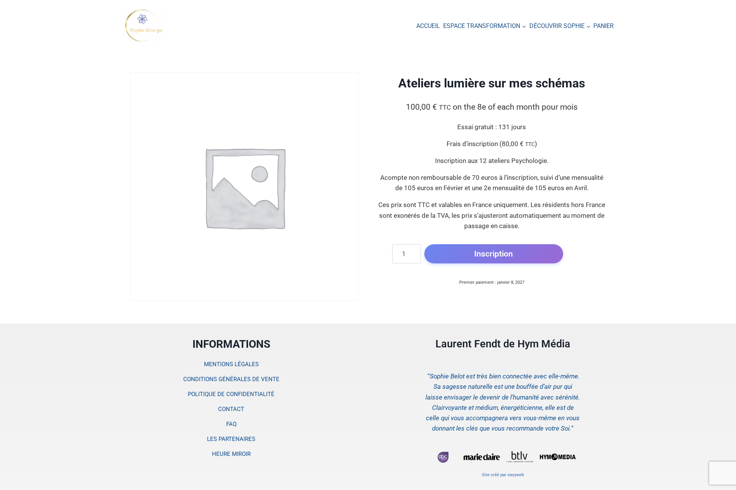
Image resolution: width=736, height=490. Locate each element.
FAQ (231, 424)
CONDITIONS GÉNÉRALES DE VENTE (231, 379)
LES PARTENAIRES (231, 439)
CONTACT (231, 409)
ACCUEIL (428, 26)
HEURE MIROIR (231, 454)
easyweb (516, 474)
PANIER (603, 26)
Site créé (490, 474)
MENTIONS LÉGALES (231, 364)
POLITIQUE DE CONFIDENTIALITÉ (231, 394)
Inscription (493, 253)
